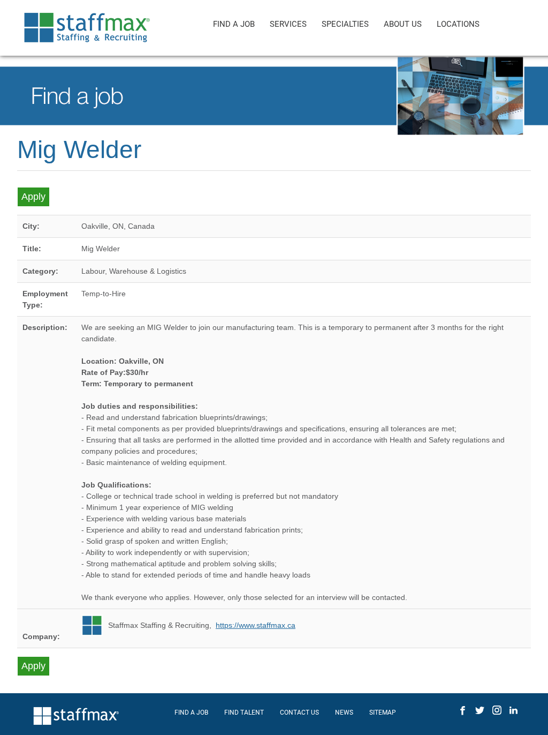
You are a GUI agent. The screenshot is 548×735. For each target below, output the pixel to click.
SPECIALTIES (345, 24)
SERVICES (288, 24)
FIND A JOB (234, 24)
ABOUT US (403, 24)
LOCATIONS (458, 24)
